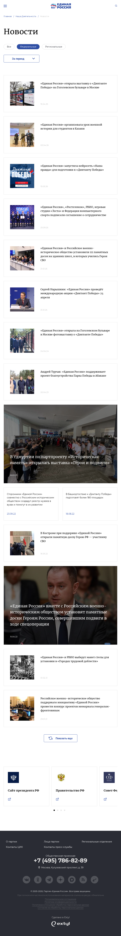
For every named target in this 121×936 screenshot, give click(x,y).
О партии (11, 841)
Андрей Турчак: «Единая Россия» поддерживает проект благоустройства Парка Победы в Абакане (73, 373)
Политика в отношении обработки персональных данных (60, 905)
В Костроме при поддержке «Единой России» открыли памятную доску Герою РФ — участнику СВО (73, 537)
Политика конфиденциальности (61, 902)
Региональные (53, 46)
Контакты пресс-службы (58, 847)
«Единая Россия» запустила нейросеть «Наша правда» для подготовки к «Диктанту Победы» (72, 167)
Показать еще (64, 738)
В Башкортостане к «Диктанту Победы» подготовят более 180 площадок (89, 496)
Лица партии (51, 841)
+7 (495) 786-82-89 (60, 860)
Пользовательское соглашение (60, 899)
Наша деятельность (26, 16)
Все (9, 46)
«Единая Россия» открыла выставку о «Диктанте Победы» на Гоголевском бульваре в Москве (73, 85)
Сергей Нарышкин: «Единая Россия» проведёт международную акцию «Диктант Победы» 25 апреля (71, 293)
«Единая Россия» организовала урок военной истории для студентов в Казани (71, 126)
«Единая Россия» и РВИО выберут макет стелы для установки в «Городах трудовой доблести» (74, 659)
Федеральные (28, 46)
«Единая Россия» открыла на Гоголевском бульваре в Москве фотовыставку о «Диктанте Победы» (75, 332)
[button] (54, 810)
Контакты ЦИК (14, 847)
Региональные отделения (97, 841)
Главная (8, 16)
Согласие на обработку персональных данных (61, 907)
